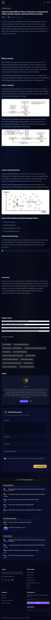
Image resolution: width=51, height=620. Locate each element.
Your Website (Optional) (10, 451)
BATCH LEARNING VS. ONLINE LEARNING (12, 348)
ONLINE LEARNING (28, 363)
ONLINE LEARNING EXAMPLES (9, 366)
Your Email (7, 444)
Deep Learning (30, 574)
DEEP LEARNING (6, 351)
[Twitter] (9, 580)
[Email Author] (31, 401)
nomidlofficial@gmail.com (9, 576)
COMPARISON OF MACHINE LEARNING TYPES (35, 348)
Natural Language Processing (33, 582)
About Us (4, 595)
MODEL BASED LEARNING (26, 359)
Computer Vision (30, 572)
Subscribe (38, 602)
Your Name (7, 436)
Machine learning (7, 21)
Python (28, 588)
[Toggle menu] (48, 2)
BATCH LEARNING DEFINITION (21, 344)
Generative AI (30, 577)
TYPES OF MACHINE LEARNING (27, 366)
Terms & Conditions (6, 603)
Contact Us (4, 597)
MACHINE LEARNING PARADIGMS (10, 359)
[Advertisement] (25, 45)
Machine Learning (6, 8)
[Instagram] (6, 580)
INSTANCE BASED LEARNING (19, 351)
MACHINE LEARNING (30, 355)
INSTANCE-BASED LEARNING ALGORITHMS (12, 355)
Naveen (25, 386)
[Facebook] (3, 580)
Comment (7, 420)
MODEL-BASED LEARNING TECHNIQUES (12, 363)
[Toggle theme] (44, 2)
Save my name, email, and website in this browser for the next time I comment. (25, 458)
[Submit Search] (48, 610)
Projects (29, 585)
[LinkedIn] (12, 580)
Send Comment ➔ (40, 466)
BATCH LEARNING (7, 344)
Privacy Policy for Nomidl (7, 600)
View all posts (24, 401)
